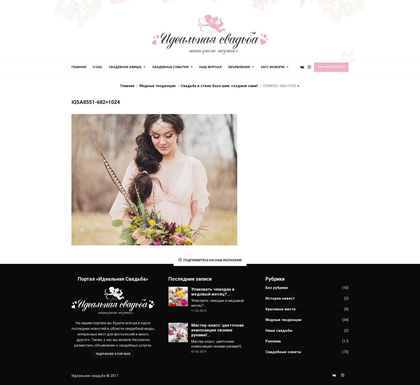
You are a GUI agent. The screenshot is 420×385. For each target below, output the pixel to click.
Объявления (239, 67)
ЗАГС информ (272, 67)
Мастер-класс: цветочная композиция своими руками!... (217, 330)
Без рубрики (276, 288)
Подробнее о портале (113, 354)
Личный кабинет (331, 67)
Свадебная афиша (125, 67)
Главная (78, 67)
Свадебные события (170, 67)
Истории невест (280, 298)
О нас (97, 67)
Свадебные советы (283, 352)
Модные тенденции (283, 320)
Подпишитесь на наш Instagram (212, 260)
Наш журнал (210, 67)
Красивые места (280, 309)
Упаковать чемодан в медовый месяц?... (213, 291)
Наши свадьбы (278, 330)
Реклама (273, 341)
